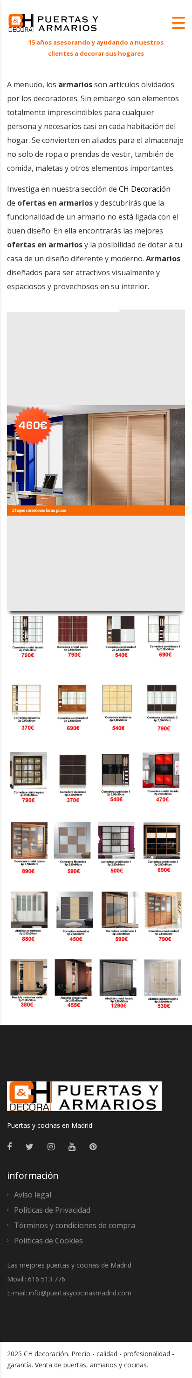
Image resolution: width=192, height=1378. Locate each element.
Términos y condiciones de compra (74, 1225)
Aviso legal (32, 1195)
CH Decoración (145, 189)
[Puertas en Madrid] (84, 1100)
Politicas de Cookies (48, 1241)
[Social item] (9, 1146)
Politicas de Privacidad (52, 1210)
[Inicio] (53, 22)
